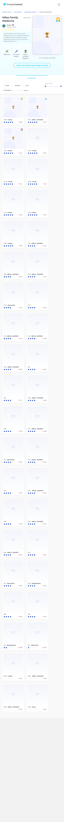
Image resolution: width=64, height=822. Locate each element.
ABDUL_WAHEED (37, 119)
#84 (29, 614)
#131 (29, 459)
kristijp (53, 58)
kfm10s (9, 25)
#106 (5, 429)
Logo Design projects (30, 12)
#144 (29, 490)
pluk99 (10, 150)
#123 (29, 583)
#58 (5, 521)
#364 (29, 676)
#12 (5, 645)
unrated (7, 85)
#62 (5, 398)
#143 (29, 521)
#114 (29, 429)
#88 (5, 274)
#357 (29, 707)
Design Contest (6, 12)
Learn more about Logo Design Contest (32, 65)
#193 (29, 274)
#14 (5, 459)
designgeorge (36, 583)
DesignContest (13, 4)
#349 (5, 181)
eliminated (17, 85)
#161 (29, 243)
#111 (29, 367)
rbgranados (11, 305)
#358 (5, 119)
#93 (5, 336)
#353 (29, 150)
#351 (29, 212)
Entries (31, 78)
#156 (29, 119)
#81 (5, 490)
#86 (5, 614)
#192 (5, 367)
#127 (29, 305)
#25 (5, 583)
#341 (5, 212)
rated (27, 85)
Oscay (34, 707)
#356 (29, 181)
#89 (5, 552)
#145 (5, 305)
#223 (29, 398)
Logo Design (17, 12)
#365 (5, 676)
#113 (29, 552)
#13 (29, 645)
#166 (5, 150)
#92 (29, 336)
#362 (5, 707)
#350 (5, 243)
